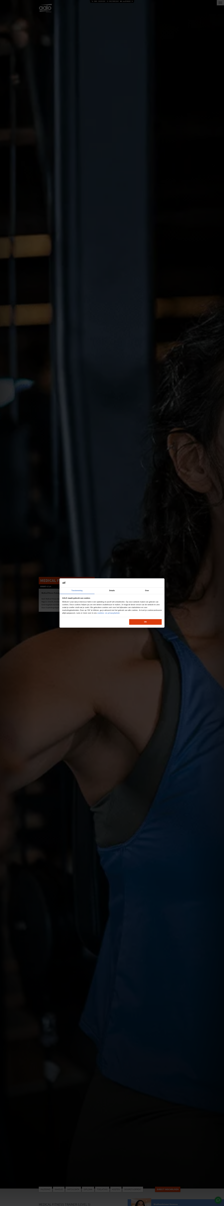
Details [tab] (112, 590)
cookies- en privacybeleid (108, 613)
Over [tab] (147, 590)
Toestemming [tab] (76, 590)
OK (145, 622)
